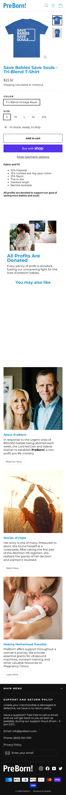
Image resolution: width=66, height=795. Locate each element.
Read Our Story (14, 461)
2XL (44, 117)
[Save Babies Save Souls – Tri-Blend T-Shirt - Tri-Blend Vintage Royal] (5, 344)
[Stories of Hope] (33, 501)
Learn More (12, 674)
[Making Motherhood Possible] (33, 608)
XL (33, 117)
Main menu (13, 688)
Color (9, 96)
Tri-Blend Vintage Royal (21, 102)
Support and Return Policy (28, 699)
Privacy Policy (12, 744)
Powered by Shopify (42, 791)
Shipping (9, 84)
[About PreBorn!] (33, 398)
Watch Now (12, 568)
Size (7, 111)
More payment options (33, 157)
